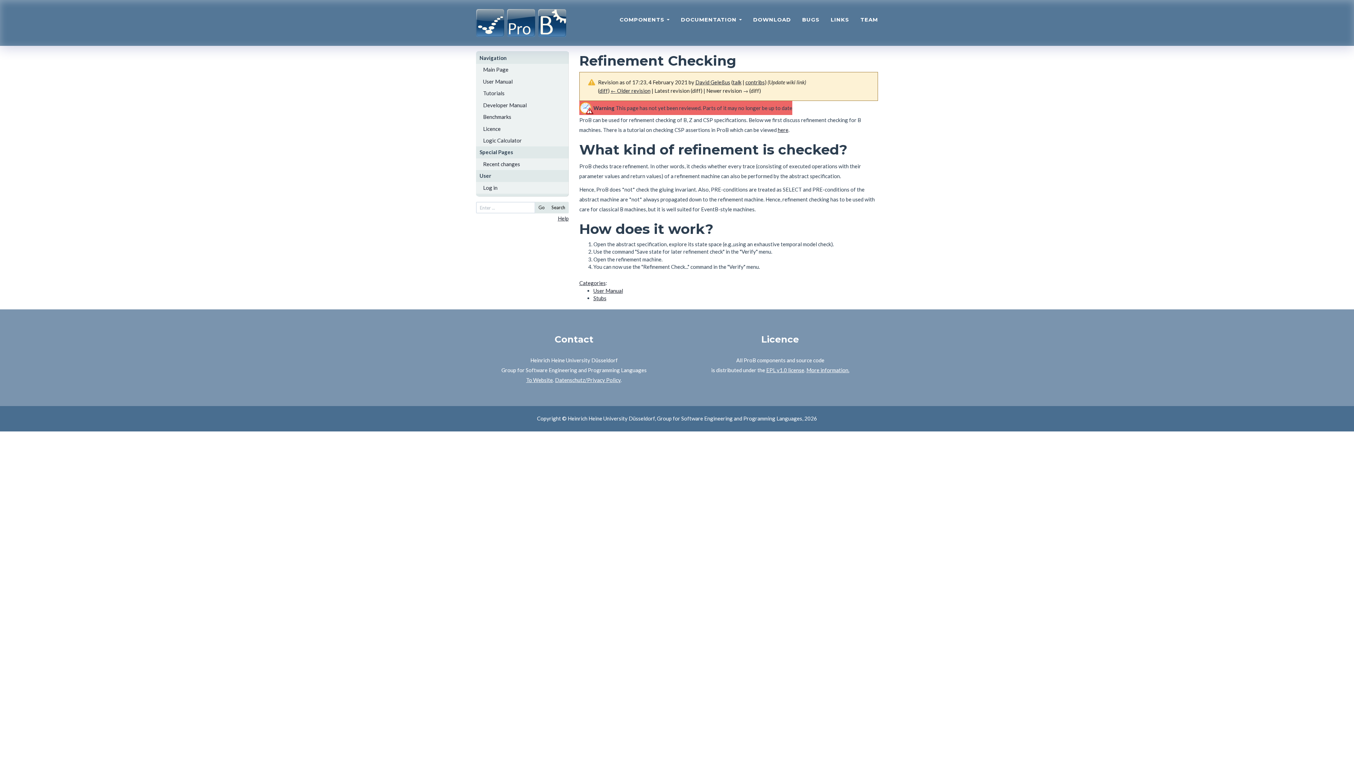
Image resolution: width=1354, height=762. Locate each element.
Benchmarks (497, 117)
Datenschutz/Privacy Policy (588, 380)
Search (558, 207)
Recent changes (501, 164)
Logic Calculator (502, 140)
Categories (592, 283)
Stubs (599, 298)
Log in (490, 188)
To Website (539, 380)
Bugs (810, 19)
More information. (827, 370)
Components (643, 19)
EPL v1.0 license (785, 370)
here (783, 130)
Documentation (709, 19)
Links (840, 19)
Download (772, 19)
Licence (492, 129)
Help (563, 218)
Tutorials (494, 93)
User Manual (498, 81)
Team (869, 19)
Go (541, 207)
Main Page (495, 69)
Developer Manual (505, 105)
